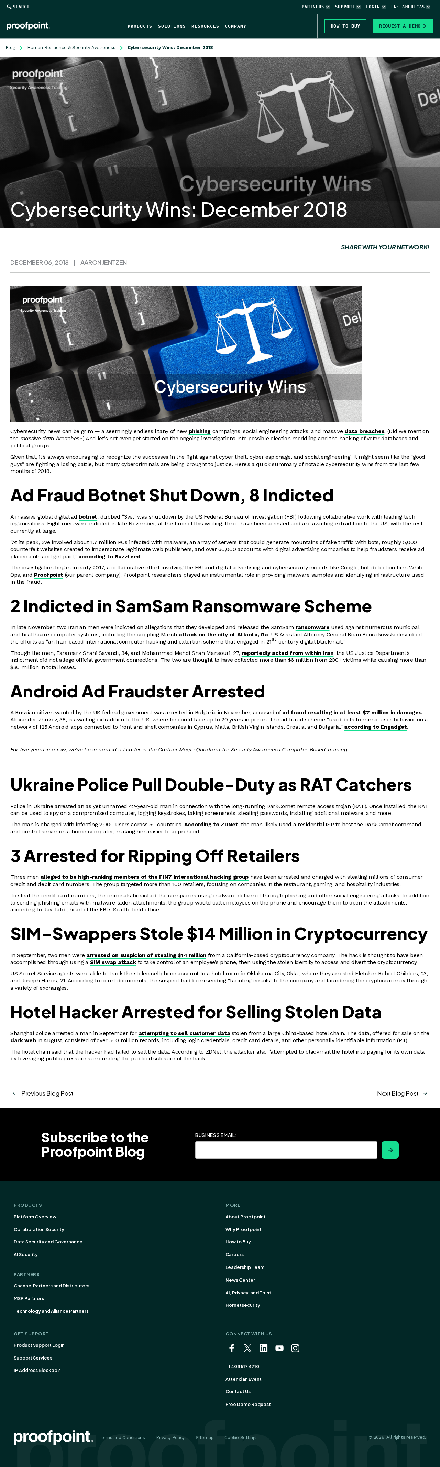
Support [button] (345, 6)
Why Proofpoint (244, 1229)
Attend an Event (244, 1379)
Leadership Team (245, 1267)
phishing (200, 431)
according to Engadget (375, 727)
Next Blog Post (398, 1093)
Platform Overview (35, 1216)
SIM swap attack (113, 962)
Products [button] (140, 26)
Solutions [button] (172, 26)
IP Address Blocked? (37, 1370)
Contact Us (238, 1391)
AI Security (26, 1254)
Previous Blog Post (47, 1093)
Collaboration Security (39, 1229)
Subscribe (390, 1150)
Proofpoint (48, 574)
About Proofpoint (246, 1216)
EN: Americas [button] (408, 6)
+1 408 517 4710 (242, 1366)
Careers (235, 1254)
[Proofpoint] (32, 26)
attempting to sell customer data (184, 1033)
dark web (23, 1040)
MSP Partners (29, 1298)
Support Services (33, 1358)
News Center (240, 1280)
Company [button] (235, 26)
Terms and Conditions (122, 1437)
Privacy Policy (170, 1437)
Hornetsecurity (243, 1305)
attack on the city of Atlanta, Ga (223, 634)
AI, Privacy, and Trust (248, 1292)
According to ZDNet (211, 824)
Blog (10, 47)
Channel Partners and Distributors (51, 1285)
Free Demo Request (248, 1404)
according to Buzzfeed (109, 556)
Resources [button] (205, 26)
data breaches (364, 431)
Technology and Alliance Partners (51, 1311)
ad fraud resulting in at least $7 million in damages (351, 712)
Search (21, 6)
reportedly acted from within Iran (287, 653)
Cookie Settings (240, 1437)
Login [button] (373, 6)
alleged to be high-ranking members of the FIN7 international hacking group (145, 877)
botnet (88, 516)
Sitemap (204, 1437)
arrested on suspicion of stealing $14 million (146, 955)
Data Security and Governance (48, 1241)
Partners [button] (313, 6)
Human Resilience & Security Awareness (71, 47)
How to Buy (238, 1241)
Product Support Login (39, 1345)
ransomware (313, 627)
